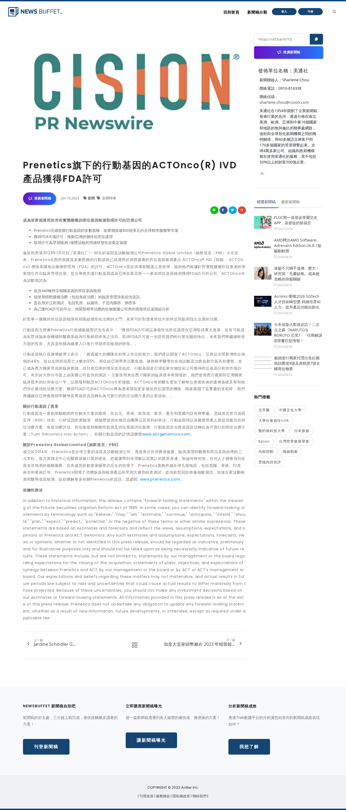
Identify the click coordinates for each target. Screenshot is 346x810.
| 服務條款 (162, 796)
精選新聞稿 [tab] (266, 201)
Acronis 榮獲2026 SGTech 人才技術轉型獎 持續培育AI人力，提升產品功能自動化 (297, 302)
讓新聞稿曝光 (151, 740)
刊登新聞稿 (46, 747)
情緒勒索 (290, 451)
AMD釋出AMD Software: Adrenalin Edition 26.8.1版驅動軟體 (297, 245)
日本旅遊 (301, 430)
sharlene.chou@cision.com (284, 102)
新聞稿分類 (257, 12)
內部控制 (266, 451)
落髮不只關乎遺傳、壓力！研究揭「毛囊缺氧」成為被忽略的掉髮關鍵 (297, 274)
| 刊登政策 (146, 796)
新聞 (92, 198)
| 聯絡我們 (199, 796)
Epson (264, 441)
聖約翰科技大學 (271, 430)
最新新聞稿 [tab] (290, 201)
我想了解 (249, 747)
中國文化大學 (290, 409)
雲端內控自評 (269, 462)
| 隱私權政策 (181, 796)
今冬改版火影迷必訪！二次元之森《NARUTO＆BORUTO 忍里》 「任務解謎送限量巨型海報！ (298, 332)
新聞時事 (108, 198)
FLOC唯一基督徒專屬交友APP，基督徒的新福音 (295, 220)
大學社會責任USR (273, 420)
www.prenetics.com (160, 479)
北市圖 (264, 409)
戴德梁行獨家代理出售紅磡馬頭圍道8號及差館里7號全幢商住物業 (297, 363)
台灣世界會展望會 (294, 441)
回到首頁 (231, 12)
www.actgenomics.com (166, 434)
